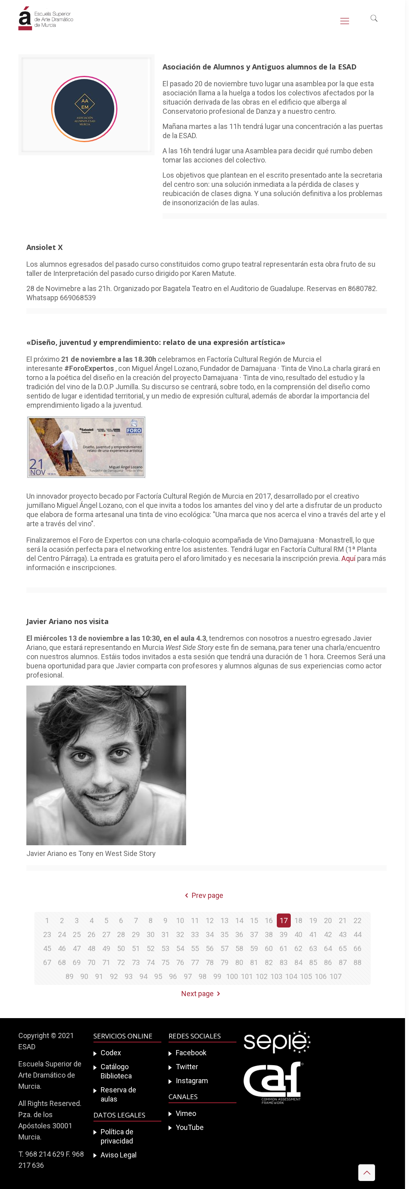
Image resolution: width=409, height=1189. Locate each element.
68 (62, 962)
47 (77, 948)
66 (357, 948)
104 (291, 976)
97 (188, 976)
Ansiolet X (44, 247)
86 (328, 962)
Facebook (191, 1052)
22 (357, 920)
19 (313, 920)
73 (136, 962)
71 (106, 962)
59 (254, 948)
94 (143, 976)
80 (239, 962)
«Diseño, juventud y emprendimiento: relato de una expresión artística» (155, 342)
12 (210, 920)
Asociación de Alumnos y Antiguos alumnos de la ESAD (260, 66)
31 (165, 934)
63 (313, 948)
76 (180, 962)
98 (202, 976)
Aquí (348, 558)
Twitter (187, 1066)
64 (328, 948)
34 (210, 934)
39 (284, 934)
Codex (111, 1052)
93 (129, 976)
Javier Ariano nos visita (67, 621)
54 (180, 948)
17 (284, 920)
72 (121, 962)
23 (47, 934)
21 (343, 920)
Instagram (192, 1080)
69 (77, 962)
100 (232, 976)
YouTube (190, 1127)
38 (269, 934)
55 (195, 948)
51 (136, 948)
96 (173, 976)
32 (180, 934)
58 (239, 948)
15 (254, 920)
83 (284, 962)
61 (284, 948)
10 (180, 920)
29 (136, 934)
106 (321, 976)
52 (151, 948)
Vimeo (186, 1113)
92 (114, 976)
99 (217, 976)
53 (165, 948)
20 (328, 920)
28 (121, 934)
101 (247, 976)
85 (313, 962)
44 (357, 934)
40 (298, 934)
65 (343, 948)
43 (343, 934)
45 (47, 948)
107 (335, 976)
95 (158, 976)
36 (239, 934)
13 (224, 920)
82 (269, 962)
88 (357, 962)
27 (106, 934)
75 (165, 962)
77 (195, 962)
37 (254, 934)
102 (262, 976)
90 (84, 976)
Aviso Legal (119, 1155)
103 (276, 976)
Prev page (207, 895)
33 (195, 934)
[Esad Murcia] (45, 24)
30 (151, 934)
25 (77, 934)
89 (69, 976)
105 (306, 976)
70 (91, 962)
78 (210, 962)
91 (99, 976)
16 (269, 920)
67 (47, 962)
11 (195, 920)
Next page (197, 993)
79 (224, 962)
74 (151, 962)
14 (239, 920)
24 (62, 934)
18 (298, 920)
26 (91, 934)
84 (298, 962)
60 (269, 948)
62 (298, 948)
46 (62, 948)
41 (313, 934)
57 (224, 948)
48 (91, 948)
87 (343, 962)
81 (254, 962)
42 (328, 934)
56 (210, 948)
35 (224, 934)
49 (106, 948)
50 (121, 948)
